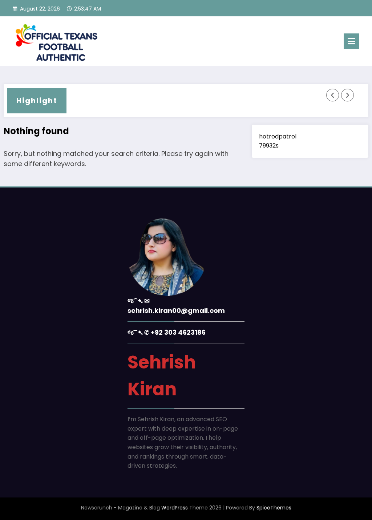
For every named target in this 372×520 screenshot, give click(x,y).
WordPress (174, 507)
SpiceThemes (273, 507)
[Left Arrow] (333, 95)
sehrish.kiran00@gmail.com (176, 310)
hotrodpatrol (277, 136)
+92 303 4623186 (178, 332)
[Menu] (351, 41)
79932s (269, 145)
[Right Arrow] (347, 95)
